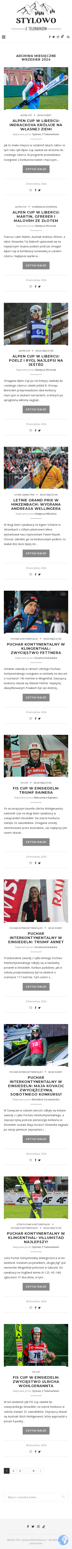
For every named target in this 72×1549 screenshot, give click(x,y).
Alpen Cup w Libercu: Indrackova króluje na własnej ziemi (36, 125)
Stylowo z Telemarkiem (45, 134)
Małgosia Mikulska (45, 513)
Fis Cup (24, 782)
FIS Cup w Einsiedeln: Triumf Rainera (36, 790)
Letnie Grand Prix (24, 494)
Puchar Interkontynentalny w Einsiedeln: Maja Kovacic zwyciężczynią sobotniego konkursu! (36, 1086)
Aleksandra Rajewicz (46, 797)
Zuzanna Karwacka (45, 658)
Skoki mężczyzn (44, 350)
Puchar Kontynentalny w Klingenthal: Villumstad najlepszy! (36, 1237)
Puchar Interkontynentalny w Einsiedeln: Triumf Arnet (36, 938)
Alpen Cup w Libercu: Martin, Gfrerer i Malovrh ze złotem (36, 216)
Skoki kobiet (44, 115)
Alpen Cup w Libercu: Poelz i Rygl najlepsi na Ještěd (36, 360)
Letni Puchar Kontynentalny (33, 1224)
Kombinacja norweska (44, 207)
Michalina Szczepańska (45, 1099)
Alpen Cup (26, 115)
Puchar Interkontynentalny (26, 928)
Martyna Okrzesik (45, 225)
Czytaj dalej (36, 169)
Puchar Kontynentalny (24, 639)
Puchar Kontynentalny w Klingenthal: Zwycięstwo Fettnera (36, 648)
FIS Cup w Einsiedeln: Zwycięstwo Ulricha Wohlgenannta (36, 1381)
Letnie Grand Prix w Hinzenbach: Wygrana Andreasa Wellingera (36, 504)
